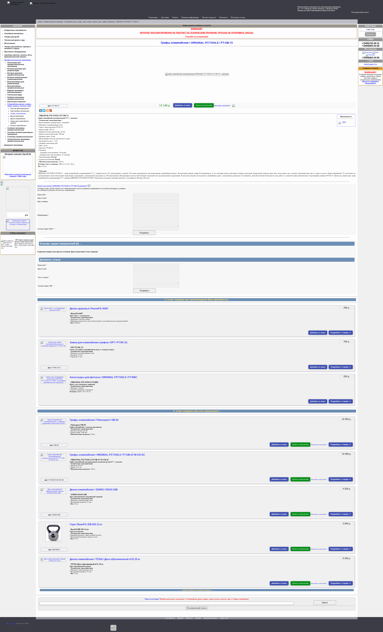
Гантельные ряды (14, 95)
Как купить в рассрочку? (222, 105)
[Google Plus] (50, 110)
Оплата (175, 17)
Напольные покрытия (16, 101)
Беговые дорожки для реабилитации (16, 69)
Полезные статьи (238, 17)
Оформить (370, 34)
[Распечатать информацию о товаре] (233, 106)
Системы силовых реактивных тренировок (20, 133)
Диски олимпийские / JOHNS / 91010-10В (94, 489)
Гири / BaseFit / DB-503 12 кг (86, 524)
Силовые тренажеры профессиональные (16, 129)
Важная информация (190, 17)
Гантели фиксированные (19, 108)
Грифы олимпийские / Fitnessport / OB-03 (94, 420)
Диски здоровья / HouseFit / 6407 (89, 308)
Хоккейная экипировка (13, 33)
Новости (189, 618)
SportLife (11, 623)
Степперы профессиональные (20, 137)
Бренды (180, 618)
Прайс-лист (224, 618)
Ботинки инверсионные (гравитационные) (17, 78)
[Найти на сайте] (371, 9)
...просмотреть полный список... (197, 590)
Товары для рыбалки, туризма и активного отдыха (17, 47)
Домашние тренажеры (13, 145)
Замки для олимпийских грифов (19, 122)
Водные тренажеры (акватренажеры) (15, 91)
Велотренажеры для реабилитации (15, 82)
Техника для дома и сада (14, 40)
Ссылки (198, 618)
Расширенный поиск (360, 12)
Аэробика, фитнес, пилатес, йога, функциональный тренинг (18, 56)
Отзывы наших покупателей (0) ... (61, 243)
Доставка (165, 17)
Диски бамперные (17, 116)
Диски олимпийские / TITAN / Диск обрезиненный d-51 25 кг (105, 559)
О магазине (153, 17)
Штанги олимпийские (18, 125)
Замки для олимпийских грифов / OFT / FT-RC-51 (98, 342)
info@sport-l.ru (370, 64)
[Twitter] (43, 110)
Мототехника (9, 43)
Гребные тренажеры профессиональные (15, 98)
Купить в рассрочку (204, 105)
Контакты (223, 17)
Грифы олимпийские (108, 22)
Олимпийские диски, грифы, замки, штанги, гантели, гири (82, 22)
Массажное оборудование (15, 52)
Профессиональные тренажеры (53, 22)
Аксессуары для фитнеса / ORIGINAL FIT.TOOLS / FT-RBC (103, 377)
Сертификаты (170, 618)
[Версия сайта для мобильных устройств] (113, 628)
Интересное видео (210, 618)
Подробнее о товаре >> (340, 333)
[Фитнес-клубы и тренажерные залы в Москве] (18, 210)
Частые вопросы (209, 17)
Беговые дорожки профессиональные (15, 74)
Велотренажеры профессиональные (15, 87)
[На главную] (17, 9)
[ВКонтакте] (40, 110)
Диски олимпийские (17, 118)
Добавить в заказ (182, 105)
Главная (40, 22)
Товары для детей (11, 37)
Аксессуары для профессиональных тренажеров (15, 64)
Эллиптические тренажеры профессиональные (18, 140)
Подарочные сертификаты (15, 30)
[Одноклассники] (47, 110)
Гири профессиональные (19, 111)
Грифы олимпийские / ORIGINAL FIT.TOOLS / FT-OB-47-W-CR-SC (107, 454)
